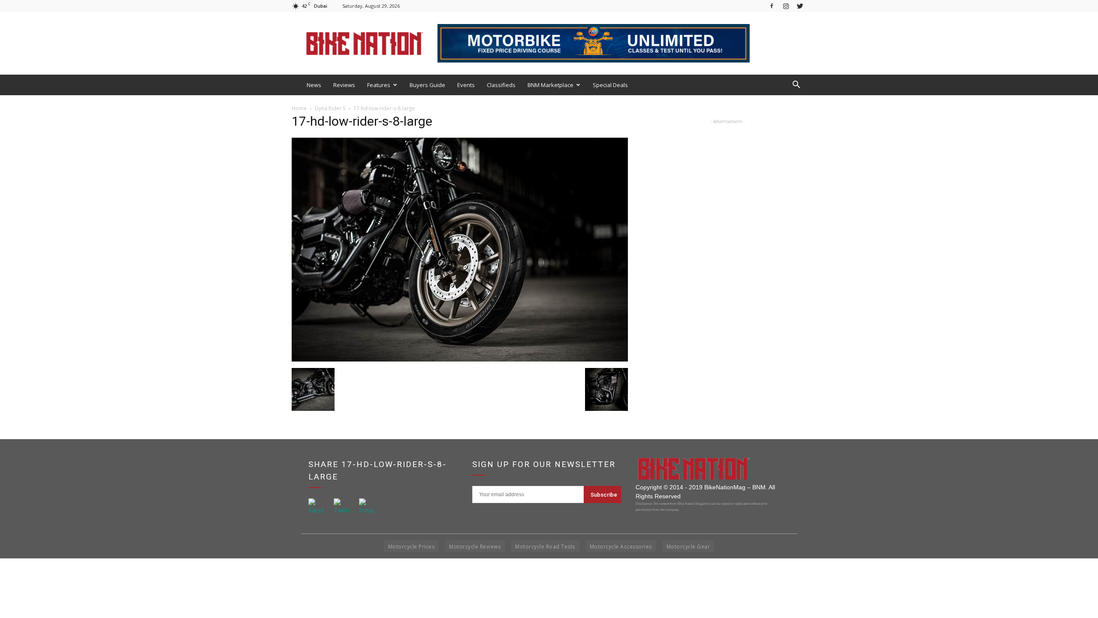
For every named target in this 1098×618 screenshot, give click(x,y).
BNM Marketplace (550, 85)
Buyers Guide (427, 85)
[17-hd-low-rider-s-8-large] (460, 359)
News (314, 85)
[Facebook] (771, 6)
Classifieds (501, 85)
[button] (796, 85)
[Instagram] (785, 6)
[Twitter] (799, 6)
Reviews (344, 85)
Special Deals (610, 85)
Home (299, 108)
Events (466, 85)
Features (378, 85)
